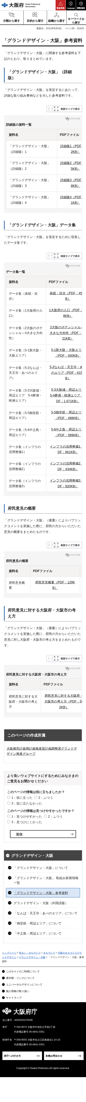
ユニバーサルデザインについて (24, 984)
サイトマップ (14, 997)
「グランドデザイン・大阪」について (41, 868)
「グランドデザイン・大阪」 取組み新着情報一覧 (46, 880)
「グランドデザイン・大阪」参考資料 (41, 893)
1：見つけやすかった (26, 816)
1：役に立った (21, 797)
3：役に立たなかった (26, 803)
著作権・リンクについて (20, 978)
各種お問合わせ (54, 1055)
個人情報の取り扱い (17, 991)
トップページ (9, 952)
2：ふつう (45, 797)
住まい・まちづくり (30, 952)
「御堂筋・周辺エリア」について (38, 923)
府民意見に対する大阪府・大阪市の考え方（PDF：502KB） (63, 701)
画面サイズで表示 (70, 109)
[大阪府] (21, 5)
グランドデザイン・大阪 (32, 855)
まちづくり (49, 952)
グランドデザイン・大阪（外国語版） (41, 903)
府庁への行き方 (12, 1055)
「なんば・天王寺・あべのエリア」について (46, 913)
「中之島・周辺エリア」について (38, 933)
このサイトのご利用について (23, 971)
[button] (61, 5)
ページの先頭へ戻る (78, 1012)
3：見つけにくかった (26, 822)
